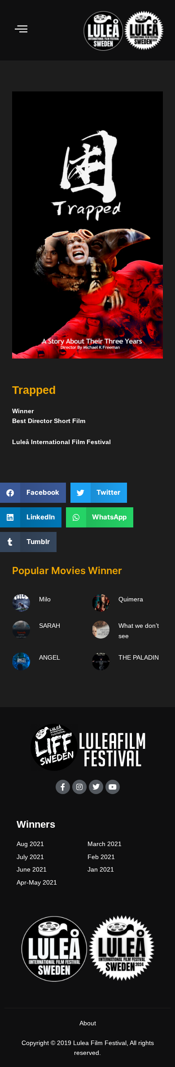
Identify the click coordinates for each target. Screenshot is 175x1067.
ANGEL (49, 657)
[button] (33, 493)
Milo (45, 599)
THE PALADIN (138, 657)
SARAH (49, 625)
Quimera (130, 599)
